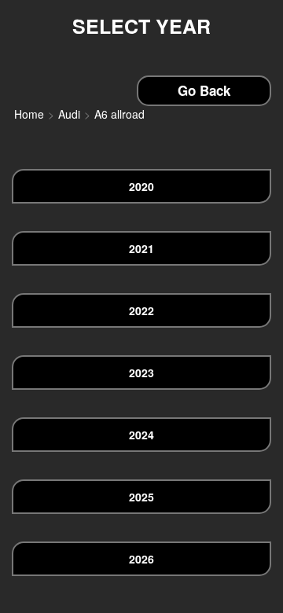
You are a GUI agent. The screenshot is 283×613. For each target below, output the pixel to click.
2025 (141, 497)
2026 (141, 559)
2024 (141, 434)
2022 (141, 310)
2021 (141, 248)
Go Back (204, 90)
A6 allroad (119, 114)
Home (29, 114)
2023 (141, 372)
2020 (141, 186)
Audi (69, 114)
